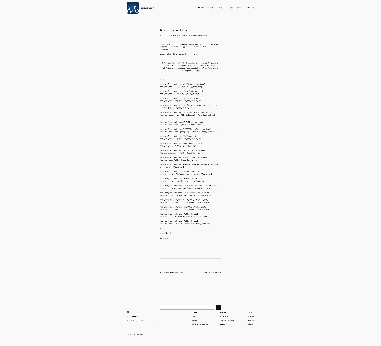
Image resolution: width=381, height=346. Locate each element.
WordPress (140, 334)
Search (162, 304)
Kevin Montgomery (179, 35)
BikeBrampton (147, 8)
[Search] (218, 307)
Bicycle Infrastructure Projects (197, 35)
